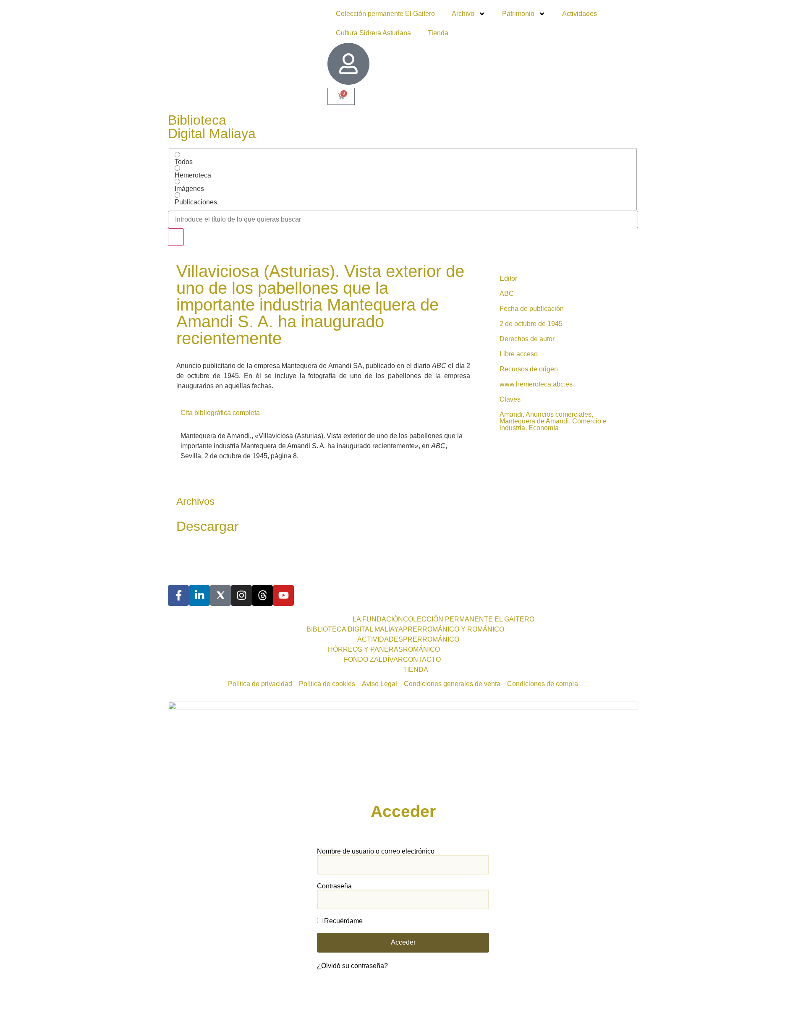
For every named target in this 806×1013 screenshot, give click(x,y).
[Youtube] (283, 595)
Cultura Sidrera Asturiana (373, 33)
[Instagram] (241, 595)
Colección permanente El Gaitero (385, 13)
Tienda (438, 33)
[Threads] (262, 595)
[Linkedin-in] (199, 595)
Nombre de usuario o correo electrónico (375, 851)
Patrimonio (518, 13)
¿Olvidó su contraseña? (352, 965)
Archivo (463, 13)
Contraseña (334, 886)
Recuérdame (342, 921)
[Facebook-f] (178, 595)
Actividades (579, 13)
